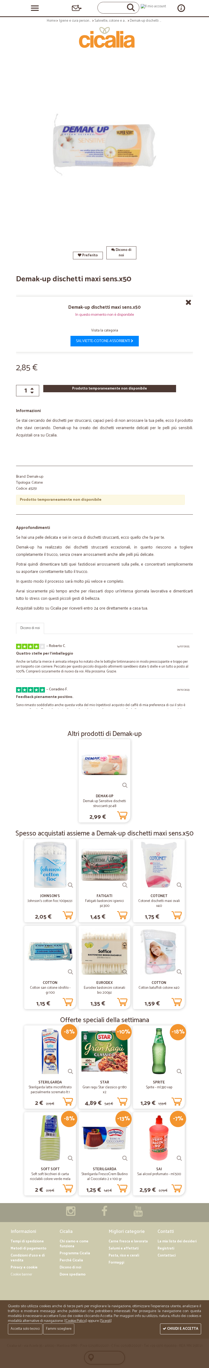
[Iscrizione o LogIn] (153, 6)
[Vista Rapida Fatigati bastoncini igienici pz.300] (125, 885)
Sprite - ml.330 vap (159, 1087)
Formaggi (116, 1262)
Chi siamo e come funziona (74, 1244)
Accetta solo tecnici (25, 1329)
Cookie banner (21, 1274)
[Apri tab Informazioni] (181, 8)
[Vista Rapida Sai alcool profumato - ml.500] (179, 1158)
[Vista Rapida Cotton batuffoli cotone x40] (179, 972)
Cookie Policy (76, 1321)
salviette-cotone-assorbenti (103, 341)
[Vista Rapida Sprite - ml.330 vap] (179, 1071)
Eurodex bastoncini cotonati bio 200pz (104, 990)
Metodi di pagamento (28, 1248)
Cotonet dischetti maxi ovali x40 (159, 903)
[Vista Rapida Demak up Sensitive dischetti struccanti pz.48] (125, 785)
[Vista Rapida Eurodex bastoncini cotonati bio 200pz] (125, 972)
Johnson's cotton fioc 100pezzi (50, 901)
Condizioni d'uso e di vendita (28, 1258)
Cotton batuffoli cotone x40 (159, 988)
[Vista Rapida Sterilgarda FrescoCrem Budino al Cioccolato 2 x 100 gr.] (125, 1158)
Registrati (166, 1248)
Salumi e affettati (124, 1248)
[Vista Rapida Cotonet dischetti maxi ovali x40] (179, 885)
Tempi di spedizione (27, 1241)
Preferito (89, 255)
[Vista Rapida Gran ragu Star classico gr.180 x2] (125, 1071)
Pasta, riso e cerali (124, 1255)
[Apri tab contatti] (76, 8)
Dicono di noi (123, 252)
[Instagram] (70, 1214)
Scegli (105, 1321)
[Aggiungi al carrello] (122, 814)
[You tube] (138, 1214)
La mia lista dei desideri (177, 1241)
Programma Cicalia (75, 1253)
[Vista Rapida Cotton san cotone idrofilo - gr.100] (70, 972)
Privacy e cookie (24, 1267)
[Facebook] (104, 1214)
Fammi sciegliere (59, 1329)
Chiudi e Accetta (182, 1329)
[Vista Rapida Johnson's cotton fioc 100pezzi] (70, 885)
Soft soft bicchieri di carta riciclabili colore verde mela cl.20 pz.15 (50, 1179)
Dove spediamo (72, 1274)
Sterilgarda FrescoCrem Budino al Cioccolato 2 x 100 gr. (104, 1176)
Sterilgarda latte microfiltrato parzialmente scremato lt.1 (50, 1090)
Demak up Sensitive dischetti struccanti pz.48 (104, 803)
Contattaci (167, 1255)
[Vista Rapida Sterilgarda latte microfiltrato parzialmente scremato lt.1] (70, 1071)
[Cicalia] (104, 37)
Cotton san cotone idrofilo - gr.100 (50, 990)
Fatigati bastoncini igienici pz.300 (104, 903)
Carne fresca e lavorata (128, 1241)
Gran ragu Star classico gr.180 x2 (104, 1090)
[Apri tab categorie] (35, 8)
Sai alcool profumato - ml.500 (159, 1174)
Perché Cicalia (71, 1260)
